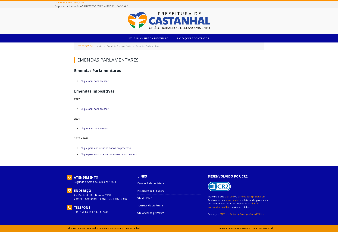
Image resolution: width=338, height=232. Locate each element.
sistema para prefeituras (251, 196)
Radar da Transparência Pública (247, 214)
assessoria (232, 200)
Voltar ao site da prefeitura (148, 38)
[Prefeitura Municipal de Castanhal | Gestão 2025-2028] (169, 21)
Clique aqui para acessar (94, 81)
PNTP (222, 214)
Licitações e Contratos (193, 38)
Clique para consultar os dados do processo (106, 148)
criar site (229, 196)
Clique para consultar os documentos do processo (109, 154)
